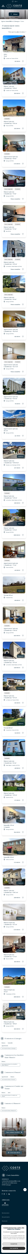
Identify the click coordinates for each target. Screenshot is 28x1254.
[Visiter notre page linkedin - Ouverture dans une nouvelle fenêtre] (9, 1194)
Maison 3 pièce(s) (10, 228)
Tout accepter (14, 1248)
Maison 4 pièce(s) (10, 193)
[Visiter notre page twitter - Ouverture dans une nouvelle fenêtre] (6, 1194)
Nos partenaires (6, 1217)
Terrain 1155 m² (8, 595)
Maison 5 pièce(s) (10, 122)
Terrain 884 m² (8, 728)
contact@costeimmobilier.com (11, 1181)
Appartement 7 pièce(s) (11, 629)
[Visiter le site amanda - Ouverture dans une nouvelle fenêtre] (5, 1204)
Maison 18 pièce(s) (9, 990)
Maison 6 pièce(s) (10, 955)
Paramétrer (13, 1244)
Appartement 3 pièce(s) (11, 397)
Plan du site (4, 1221)
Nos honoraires (5, 1213)
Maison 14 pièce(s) (10, 923)
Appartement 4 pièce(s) (11, 564)
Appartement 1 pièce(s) (11, 429)
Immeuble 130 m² (9, 857)
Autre (5, 55)
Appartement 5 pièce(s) (11, 157)
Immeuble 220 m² (9, 826)
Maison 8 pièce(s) (10, 1023)
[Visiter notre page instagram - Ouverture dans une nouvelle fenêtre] (4, 1194)
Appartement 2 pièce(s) (11, 330)
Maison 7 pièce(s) (10, 87)
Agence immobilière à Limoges (10, 21)
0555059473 (5, 1179)
